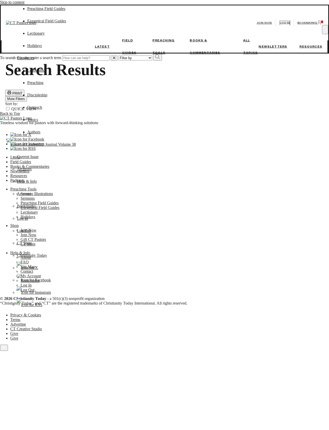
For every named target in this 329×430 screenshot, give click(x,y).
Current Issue (28, 156)
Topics (32, 119)
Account (24, 193)
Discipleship (37, 95)
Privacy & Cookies (25, 315)
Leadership (36, 70)
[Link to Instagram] (34, 292)
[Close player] (4, 348)
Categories (25, 58)
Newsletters (273, 46)
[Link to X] (27, 268)
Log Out (24, 230)
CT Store (24, 243)
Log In (22, 218)
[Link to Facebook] (34, 280)
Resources (310, 46)
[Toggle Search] (325, 29)
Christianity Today (32, 255)
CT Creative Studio (26, 329)
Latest (102, 46)
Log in (285, 23)
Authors (33, 132)
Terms (15, 319)
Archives (24, 169)
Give (14, 333)
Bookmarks (26, 206)
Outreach (34, 107)
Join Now (264, 22)
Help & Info (27, 181)
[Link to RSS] (29, 305)
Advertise (18, 324)
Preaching (35, 82)
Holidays (34, 45)
